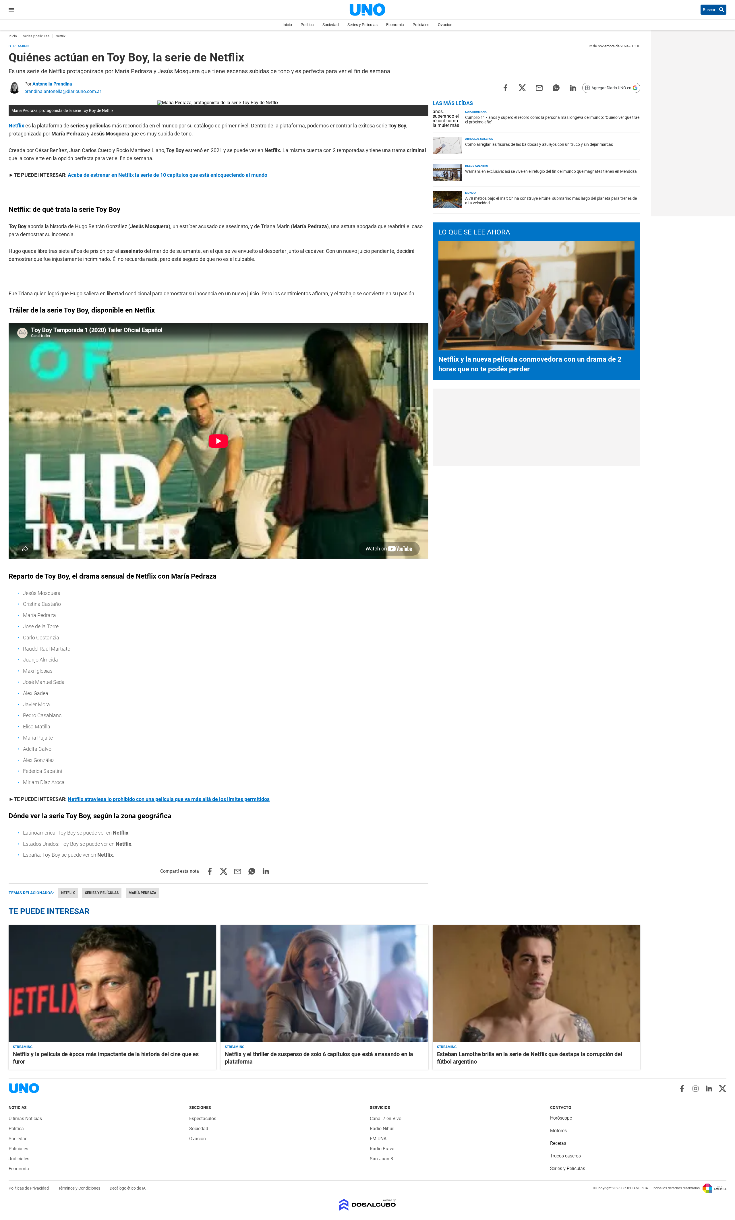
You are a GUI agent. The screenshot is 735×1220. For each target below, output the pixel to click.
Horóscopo (561, 1118)
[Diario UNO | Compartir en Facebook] (505, 87)
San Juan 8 (381, 1158)
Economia (395, 24)
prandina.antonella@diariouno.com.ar (62, 91)
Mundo (470, 192)
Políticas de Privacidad (29, 1188)
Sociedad (330, 24)
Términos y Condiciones (79, 1188)
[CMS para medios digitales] (367, 1205)
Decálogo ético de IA (128, 1188)
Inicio (287, 24)
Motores (558, 1130)
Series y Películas (362, 24)
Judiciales (19, 1158)
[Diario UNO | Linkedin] (709, 1088)
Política (307, 24)
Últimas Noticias (25, 1118)
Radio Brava (382, 1148)
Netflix (16, 126)
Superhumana (476, 111)
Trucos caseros (565, 1156)
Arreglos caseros (479, 138)
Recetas (558, 1143)
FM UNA (378, 1138)
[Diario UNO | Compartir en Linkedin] (573, 87)
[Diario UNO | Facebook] (682, 1088)
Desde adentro (476, 165)
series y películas (102, 893)
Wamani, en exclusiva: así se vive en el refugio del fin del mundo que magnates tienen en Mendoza (551, 171)
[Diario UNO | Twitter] (722, 1088)
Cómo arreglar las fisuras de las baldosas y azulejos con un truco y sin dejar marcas (539, 144)
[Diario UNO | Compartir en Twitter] (522, 87)
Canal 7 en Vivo (385, 1118)
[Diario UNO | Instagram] (695, 1088)
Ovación (445, 24)
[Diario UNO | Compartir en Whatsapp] (556, 87)
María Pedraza (142, 893)
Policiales (421, 24)
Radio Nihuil (382, 1128)
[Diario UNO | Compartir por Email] (539, 87)
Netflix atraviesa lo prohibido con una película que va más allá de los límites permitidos (169, 799)
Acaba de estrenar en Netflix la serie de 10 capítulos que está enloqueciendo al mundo (167, 175)
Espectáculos (202, 1118)
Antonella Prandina (52, 84)
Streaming (22, 1047)
